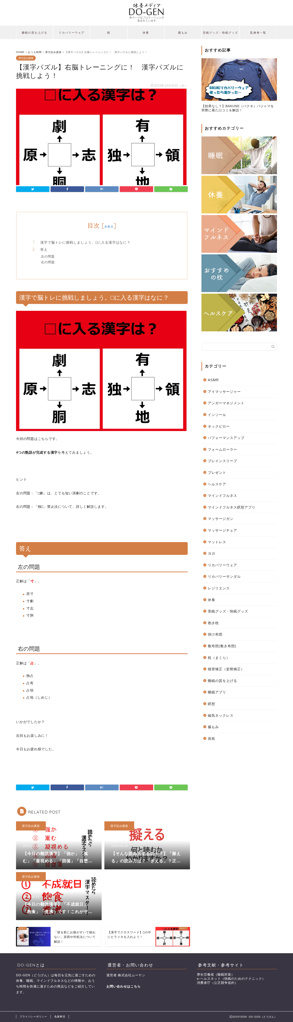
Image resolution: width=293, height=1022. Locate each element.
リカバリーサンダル (224, 576)
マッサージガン (220, 519)
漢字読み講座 (25, 58)
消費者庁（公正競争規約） (217, 983)
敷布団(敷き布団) (222, 646)
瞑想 (211, 704)
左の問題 (48, 256)
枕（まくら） (219, 658)
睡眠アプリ (217, 692)
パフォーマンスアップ (226, 438)
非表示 (109, 226)
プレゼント (217, 472)
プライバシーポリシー (33, 1016)
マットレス (217, 542)
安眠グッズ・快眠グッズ (220, 32)
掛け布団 (215, 634)
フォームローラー (222, 449)
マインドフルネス (222, 496)
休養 (146, 32)
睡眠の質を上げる (34, 32)
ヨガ (211, 553)
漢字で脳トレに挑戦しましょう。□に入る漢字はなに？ (85, 242)
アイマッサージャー (224, 392)
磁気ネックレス (220, 715)
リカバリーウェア (71, 32)
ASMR (213, 380)
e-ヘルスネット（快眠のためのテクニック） (231, 978)
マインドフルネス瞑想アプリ (231, 507)
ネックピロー (219, 426)
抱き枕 (213, 623)
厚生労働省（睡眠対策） (216, 974)
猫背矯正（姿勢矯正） (226, 669)
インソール (217, 415)
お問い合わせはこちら (123, 986)
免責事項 (59, 1016)
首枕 (211, 738)
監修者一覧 (258, 32)
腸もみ (183, 32)
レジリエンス (219, 588)
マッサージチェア (222, 530)
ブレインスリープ (222, 461)
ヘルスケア (217, 484)
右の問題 (48, 262)
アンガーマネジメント (226, 403)
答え (44, 249)
